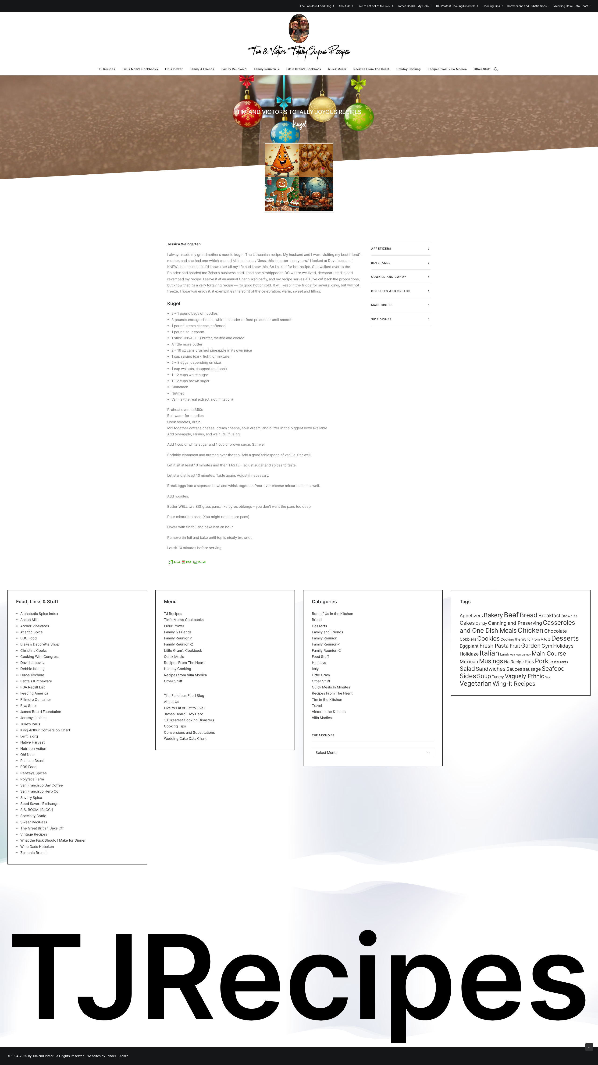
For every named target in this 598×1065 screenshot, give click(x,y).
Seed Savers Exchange (39, 803)
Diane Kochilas (32, 675)
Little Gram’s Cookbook (303, 69)
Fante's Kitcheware (36, 681)
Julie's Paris (30, 724)
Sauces (514, 669)
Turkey (498, 676)
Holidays (319, 662)
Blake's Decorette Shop (39, 644)
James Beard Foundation (40, 711)
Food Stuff (320, 656)
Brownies (569, 616)
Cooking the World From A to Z (525, 639)
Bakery (493, 615)
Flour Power (174, 69)
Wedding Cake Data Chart (571, 6)
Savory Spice (31, 797)
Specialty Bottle (33, 816)
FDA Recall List (32, 687)
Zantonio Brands (33, 852)
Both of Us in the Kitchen (332, 613)
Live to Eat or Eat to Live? (373, 6)
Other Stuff (482, 69)
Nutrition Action (33, 748)
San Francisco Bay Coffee (41, 785)
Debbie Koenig (32, 669)
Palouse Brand (32, 760)
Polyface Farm (32, 779)
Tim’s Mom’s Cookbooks (140, 69)
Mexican (469, 661)
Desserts (319, 626)
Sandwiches (490, 669)
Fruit (515, 646)
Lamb (504, 654)
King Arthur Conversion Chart (45, 730)
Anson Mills (29, 619)
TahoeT (111, 1056)
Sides (468, 676)
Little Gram (321, 675)
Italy (315, 669)
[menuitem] (318, 6)
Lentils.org (29, 736)
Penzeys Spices (33, 773)
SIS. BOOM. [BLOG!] (36, 810)
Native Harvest (32, 742)
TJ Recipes (107, 69)
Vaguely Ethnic (524, 676)
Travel (317, 705)
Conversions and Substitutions (527, 6)
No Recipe (514, 661)
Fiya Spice (28, 705)
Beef (511, 615)
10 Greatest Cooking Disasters (455, 6)
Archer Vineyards (34, 626)
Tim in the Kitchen (327, 699)
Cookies (488, 638)
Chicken (530, 630)
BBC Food (28, 638)
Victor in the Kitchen (329, 711)
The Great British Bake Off (42, 828)
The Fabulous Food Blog (315, 6)
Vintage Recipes (33, 834)
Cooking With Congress (40, 656)
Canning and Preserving (515, 623)
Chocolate (555, 631)
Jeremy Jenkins (33, 718)
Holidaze (469, 654)
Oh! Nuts (27, 754)
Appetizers (471, 615)
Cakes (467, 623)
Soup (484, 676)
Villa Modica (322, 718)
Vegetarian (476, 683)
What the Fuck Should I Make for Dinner (53, 840)
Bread (317, 619)
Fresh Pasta (494, 645)
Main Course (549, 653)
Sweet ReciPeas (33, 822)
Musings (491, 661)
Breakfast (549, 615)
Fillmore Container (35, 699)
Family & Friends (202, 69)
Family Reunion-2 (267, 69)
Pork (541, 661)
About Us (344, 6)
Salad (467, 668)
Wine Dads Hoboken (37, 846)
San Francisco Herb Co (39, 791)
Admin (123, 1056)
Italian (489, 653)
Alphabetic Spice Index (39, 613)
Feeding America (34, 693)
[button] (498, 69)
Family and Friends (327, 632)
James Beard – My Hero (413, 6)
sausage (532, 669)
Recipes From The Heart (371, 69)
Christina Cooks (33, 650)
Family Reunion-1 (234, 69)
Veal (548, 677)
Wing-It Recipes (514, 683)
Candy (481, 623)
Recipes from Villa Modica (447, 69)
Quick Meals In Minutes (331, 687)
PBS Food (28, 767)
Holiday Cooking (408, 69)
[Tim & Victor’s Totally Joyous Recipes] (299, 37)
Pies (529, 661)
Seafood (553, 668)
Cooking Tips (491, 6)
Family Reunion (324, 638)
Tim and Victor (42, 1056)
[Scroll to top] (589, 1046)
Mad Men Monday (520, 654)
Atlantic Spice (31, 632)
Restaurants (558, 662)
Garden (531, 645)
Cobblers (468, 639)
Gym (546, 646)
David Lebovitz (32, 662)
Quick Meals (337, 69)
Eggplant (469, 646)
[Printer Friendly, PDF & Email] (187, 562)
